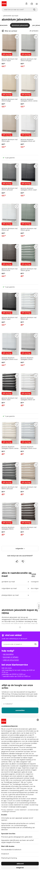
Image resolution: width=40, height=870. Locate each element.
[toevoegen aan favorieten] (17, 37)
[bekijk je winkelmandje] (31, 3)
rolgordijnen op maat (9, 588)
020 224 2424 (7, 668)
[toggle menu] (36, 3)
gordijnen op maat (8, 582)
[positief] (17, 561)
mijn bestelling (8, 654)
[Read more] (20, 627)
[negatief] (23, 561)
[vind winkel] (35, 644)
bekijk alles (33, 575)
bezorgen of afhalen (10, 657)
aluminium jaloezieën (20, 25)
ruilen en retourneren (11, 660)
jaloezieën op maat (10, 16)
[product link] (10, 45)
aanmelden (20, 710)
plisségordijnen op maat (10, 595)
